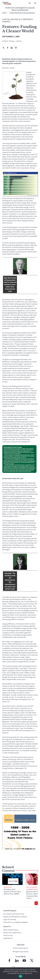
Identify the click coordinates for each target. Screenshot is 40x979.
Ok (20, 976)
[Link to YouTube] (24, 960)
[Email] (17, 48)
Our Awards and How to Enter (13, 914)
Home (4, 13)
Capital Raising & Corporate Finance (22, 13)
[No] (38, 973)
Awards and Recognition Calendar (15, 917)
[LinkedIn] (12, 48)
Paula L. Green (15, 41)
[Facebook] (8, 48)
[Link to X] (31, 960)
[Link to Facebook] (9, 960)
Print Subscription (21, 948)
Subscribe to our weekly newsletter (15, 922)
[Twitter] (4, 48)
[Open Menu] (35, 3)
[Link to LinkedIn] (17, 960)
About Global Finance (10, 930)
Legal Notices (8, 938)
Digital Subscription (21, 952)
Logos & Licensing (9, 919)
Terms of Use (8, 935)
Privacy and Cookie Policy (12, 933)
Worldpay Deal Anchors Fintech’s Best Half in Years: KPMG (12, 891)
